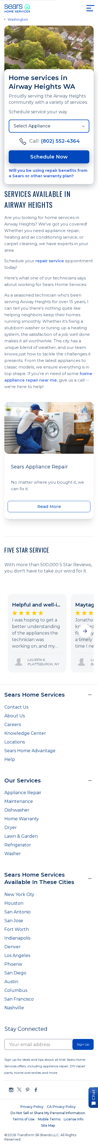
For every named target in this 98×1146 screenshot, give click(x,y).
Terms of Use (24, 1119)
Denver (12, 946)
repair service (49, 260)
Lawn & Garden (21, 836)
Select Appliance (32, 126)
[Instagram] (11, 1089)
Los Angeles (17, 955)
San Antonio (17, 912)
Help (9, 759)
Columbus (15, 990)
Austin (11, 981)
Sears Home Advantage (30, 750)
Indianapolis (17, 938)
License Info (74, 1119)
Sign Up (83, 1044)
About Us (14, 715)
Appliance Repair (22, 792)
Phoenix (13, 964)
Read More (49, 506)
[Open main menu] (90, 8)
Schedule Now (49, 157)
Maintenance (18, 801)
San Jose (13, 920)
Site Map (48, 1125)
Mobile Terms (49, 1119)
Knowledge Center (25, 733)
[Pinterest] (27, 1089)
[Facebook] (35, 1089)
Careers (12, 724)
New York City (19, 894)
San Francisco (19, 999)
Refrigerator (17, 845)
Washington (18, 19)
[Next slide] (84, 631)
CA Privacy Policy (61, 1107)
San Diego (15, 973)
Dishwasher (16, 810)
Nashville (14, 1007)
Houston (13, 903)
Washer (12, 853)
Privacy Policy (32, 1107)
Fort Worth (16, 929)
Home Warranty (21, 818)
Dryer (10, 827)
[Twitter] (19, 1089)
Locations (14, 742)
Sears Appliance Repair (39, 467)
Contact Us (16, 707)
